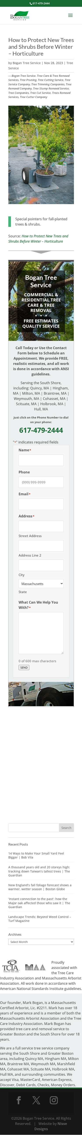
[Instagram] (54, 1100)
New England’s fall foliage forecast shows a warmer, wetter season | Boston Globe (40, 887)
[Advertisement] (41, 770)
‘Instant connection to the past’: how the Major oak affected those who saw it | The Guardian (39, 903)
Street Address (30, 536)
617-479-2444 (41, 3)
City (21, 575)
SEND (24, 667)
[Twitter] (36, 1100)
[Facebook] (19, 1100)
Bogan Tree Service (27, 63)
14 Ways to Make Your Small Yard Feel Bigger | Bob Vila (36, 855)
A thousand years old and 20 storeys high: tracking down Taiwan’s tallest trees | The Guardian (39, 871)
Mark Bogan (33, 1002)
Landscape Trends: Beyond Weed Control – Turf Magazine (39, 919)
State (23, 592)
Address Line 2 (30, 555)
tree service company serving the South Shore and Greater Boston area (36, 1053)
